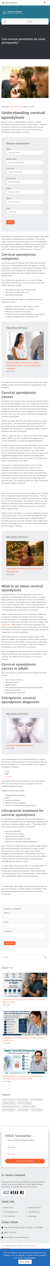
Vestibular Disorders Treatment (19, 745)
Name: (6, 913)
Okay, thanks (25, 1262)
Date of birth (11, 178)
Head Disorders (15, 107)
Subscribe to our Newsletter (25, 1161)
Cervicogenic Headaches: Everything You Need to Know (24, 570)
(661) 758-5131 (10, 3)
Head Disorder (36, 1110)
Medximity (33, 1245)
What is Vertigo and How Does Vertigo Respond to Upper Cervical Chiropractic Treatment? (23, 365)
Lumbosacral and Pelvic (11, 1106)
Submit (10, 222)
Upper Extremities (24, 1103)
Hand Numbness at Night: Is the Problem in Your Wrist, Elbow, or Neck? (24, 1001)
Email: (6, 922)
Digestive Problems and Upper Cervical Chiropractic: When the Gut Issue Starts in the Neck (23, 1077)
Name (8, 149)
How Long (32, 1216)
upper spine (6, 625)
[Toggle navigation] (4, 21)
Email (8, 188)
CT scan (8, 777)
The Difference (34, 1212)
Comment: (8, 931)
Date (8, 208)
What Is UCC (9, 1208)
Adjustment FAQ (34, 1208)
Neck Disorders (36, 1099)
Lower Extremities (9, 1103)
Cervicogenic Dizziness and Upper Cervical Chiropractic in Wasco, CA (24, 1039)
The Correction (9, 1216)
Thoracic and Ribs (28, 1106)
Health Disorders (9, 1110)
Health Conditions (9, 1099)
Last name (10, 168)
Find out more (29, 1258)
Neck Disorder (23, 1099)
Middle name (11, 159)
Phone (8, 198)
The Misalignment (11, 1212)
